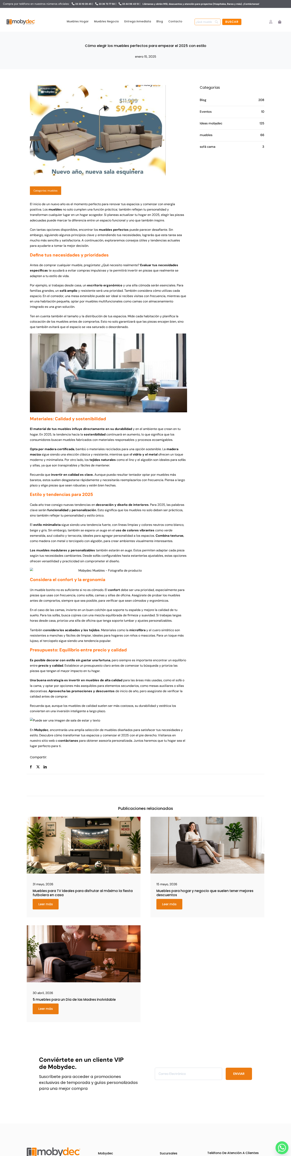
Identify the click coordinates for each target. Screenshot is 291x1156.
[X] (38, 767)
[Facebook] (30, 767)
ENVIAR (238, 1074)
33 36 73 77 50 (107, 4)
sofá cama (207, 147)
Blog (203, 100)
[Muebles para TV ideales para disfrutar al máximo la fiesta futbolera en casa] (84, 818)
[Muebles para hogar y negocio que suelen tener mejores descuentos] (207, 818)
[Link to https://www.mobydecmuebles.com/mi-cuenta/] (270, 21)
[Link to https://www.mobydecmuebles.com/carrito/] (279, 21)
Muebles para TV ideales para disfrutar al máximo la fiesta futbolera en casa (83, 892)
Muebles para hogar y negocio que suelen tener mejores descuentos (204, 892)
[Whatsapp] (281, 1146)
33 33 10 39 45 (83, 4)
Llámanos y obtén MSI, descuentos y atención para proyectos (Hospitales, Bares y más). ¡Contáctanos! (201, 4)
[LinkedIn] (45, 767)
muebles (53, 190)
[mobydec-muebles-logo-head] (21, 19)
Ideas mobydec (211, 123)
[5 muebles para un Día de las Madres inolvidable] (84, 927)
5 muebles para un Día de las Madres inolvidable (74, 999)
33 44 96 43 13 (130, 4)
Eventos (206, 112)
